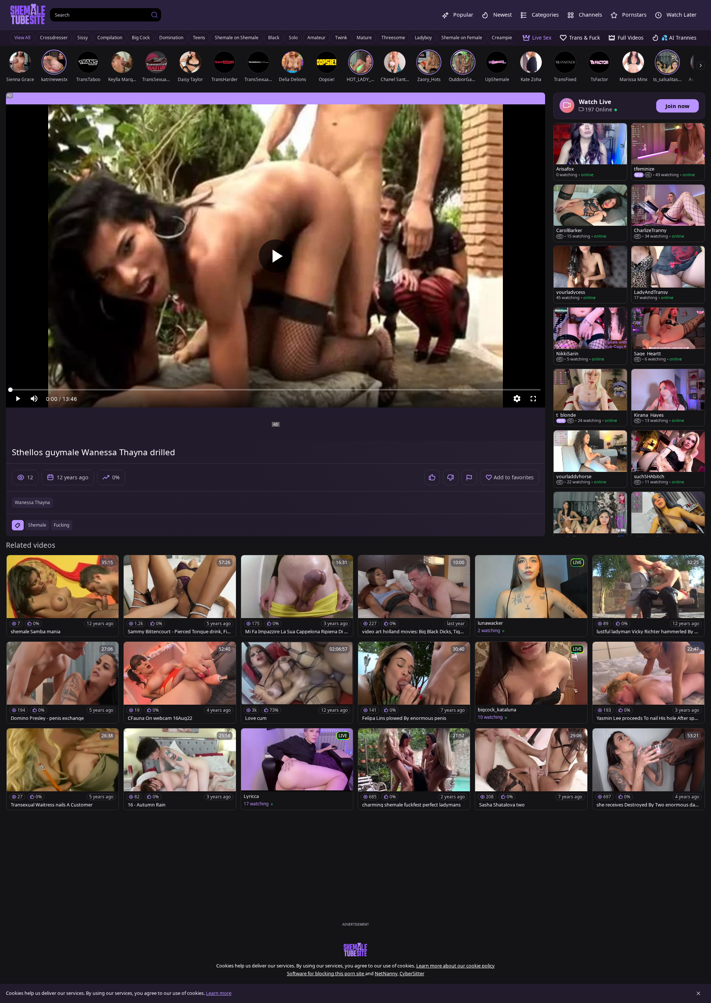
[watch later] (15, 564)
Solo (293, 37)
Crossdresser (54, 37)
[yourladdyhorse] (590, 458)
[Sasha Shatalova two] (531, 769)
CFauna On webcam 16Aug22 (160, 718)
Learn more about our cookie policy (455, 965)
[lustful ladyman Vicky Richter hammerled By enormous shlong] (648, 596)
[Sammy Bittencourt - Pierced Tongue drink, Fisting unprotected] (180, 596)
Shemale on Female (461, 37)
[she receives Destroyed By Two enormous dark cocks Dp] (648, 769)
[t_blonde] (590, 397)
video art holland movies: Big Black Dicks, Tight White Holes (413, 631)
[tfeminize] (668, 151)
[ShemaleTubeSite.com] (28, 15)
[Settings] (517, 398)
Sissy (82, 37)
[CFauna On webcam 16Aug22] (180, 682)
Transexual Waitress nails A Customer (52, 804)
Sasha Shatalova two (502, 804)
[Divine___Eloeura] (668, 520)
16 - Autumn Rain (147, 804)
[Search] (154, 15)
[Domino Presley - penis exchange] (62, 682)
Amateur (316, 37)
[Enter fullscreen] (533, 398)
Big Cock (141, 37)
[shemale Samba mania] (62, 596)
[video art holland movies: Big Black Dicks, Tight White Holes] (414, 596)
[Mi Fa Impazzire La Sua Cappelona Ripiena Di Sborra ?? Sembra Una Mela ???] (297, 596)
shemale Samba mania (35, 631)
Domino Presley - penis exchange (47, 718)
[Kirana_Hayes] (668, 397)
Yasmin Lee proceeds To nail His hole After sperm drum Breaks (648, 718)
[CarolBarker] (590, 213)
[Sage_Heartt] (668, 336)
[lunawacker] (531, 596)
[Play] (275, 256)
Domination (171, 37)
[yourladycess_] (590, 274)
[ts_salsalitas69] (590, 520)
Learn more (218, 993)
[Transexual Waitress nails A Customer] (62, 769)
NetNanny (386, 973)
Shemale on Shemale (236, 37)
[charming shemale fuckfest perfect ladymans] (414, 769)
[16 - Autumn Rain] (180, 769)
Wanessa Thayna (32, 502)
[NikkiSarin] (590, 336)
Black (273, 37)
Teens (199, 37)
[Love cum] (297, 682)
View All (22, 37)
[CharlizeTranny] (668, 213)
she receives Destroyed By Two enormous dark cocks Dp (648, 804)
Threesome (393, 37)
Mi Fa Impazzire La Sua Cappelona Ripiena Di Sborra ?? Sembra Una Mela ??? (296, 631)
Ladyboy (423, 37)
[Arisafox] (590, 151)
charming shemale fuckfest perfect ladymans (411, 804)
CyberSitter (412, 973)
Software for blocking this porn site (326, 973)
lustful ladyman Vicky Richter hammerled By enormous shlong (648, 631)
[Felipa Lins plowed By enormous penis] (414, 682)
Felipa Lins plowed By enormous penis (404, 718)
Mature (364, 37)
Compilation (109, 37)
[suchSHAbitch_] (668, 458)
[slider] (275, 389)
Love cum (256, 718)
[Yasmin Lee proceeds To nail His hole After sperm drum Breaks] (648, 682)
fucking (61, 525)
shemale (37, 525)
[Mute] (34, 398)
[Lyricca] (297, 769)
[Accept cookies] (698, 993)
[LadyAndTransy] (668, 274)
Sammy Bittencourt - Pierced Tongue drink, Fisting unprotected (179, 631)
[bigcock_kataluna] (531, 682)
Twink (341, 37)
